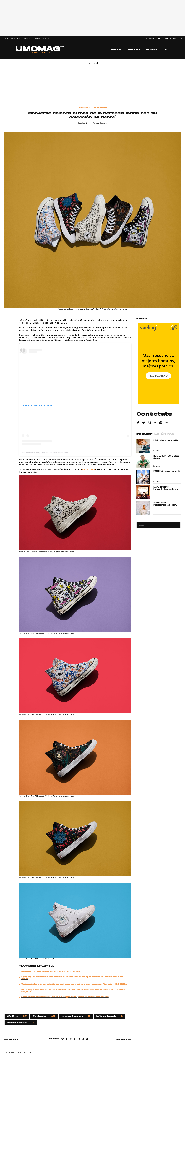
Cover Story (15, 38)
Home (6, 38)
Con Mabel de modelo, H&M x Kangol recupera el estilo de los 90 (65, 997)
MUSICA (116, 49)
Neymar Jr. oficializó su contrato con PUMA (50, 971)
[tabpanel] (158, 477)
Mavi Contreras (101, 123)
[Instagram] (162, 38)
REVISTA (151, 49)
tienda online (88, 469)
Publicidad (26, 38)
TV (165, 49)
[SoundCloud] (166, 38)
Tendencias (100, 108)
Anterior (14, 1039)
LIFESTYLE (133, 49)
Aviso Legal (47, 38)
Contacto (36, 38)
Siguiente (121, 1039)
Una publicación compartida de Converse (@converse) (45, 452)
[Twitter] (159, 38)
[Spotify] (170, 38)
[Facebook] (137, 423)
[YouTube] (175, 38)
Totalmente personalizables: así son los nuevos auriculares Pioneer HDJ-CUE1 (74, 984)
